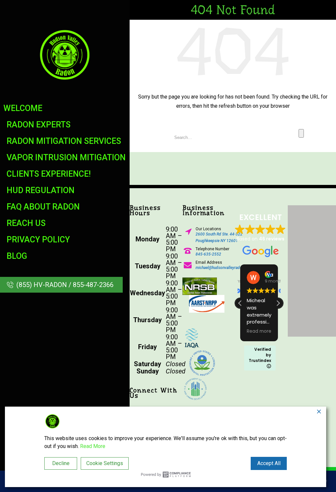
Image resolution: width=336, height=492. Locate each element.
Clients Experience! (49, 174)
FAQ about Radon (43, 207)
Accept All (269, 463)
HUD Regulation (40, 190)
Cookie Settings (104, 463)
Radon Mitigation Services (64, 141)
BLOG (17, 256)
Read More (92, 446)
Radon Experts (39, 124)
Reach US (26, 223)
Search (301, 133)
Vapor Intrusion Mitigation (66, 157)
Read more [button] (259, 331)
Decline (61, 463)
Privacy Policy (38, 239)
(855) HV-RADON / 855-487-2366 (65, 285)
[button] (278, 303)
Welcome (22, 108)
